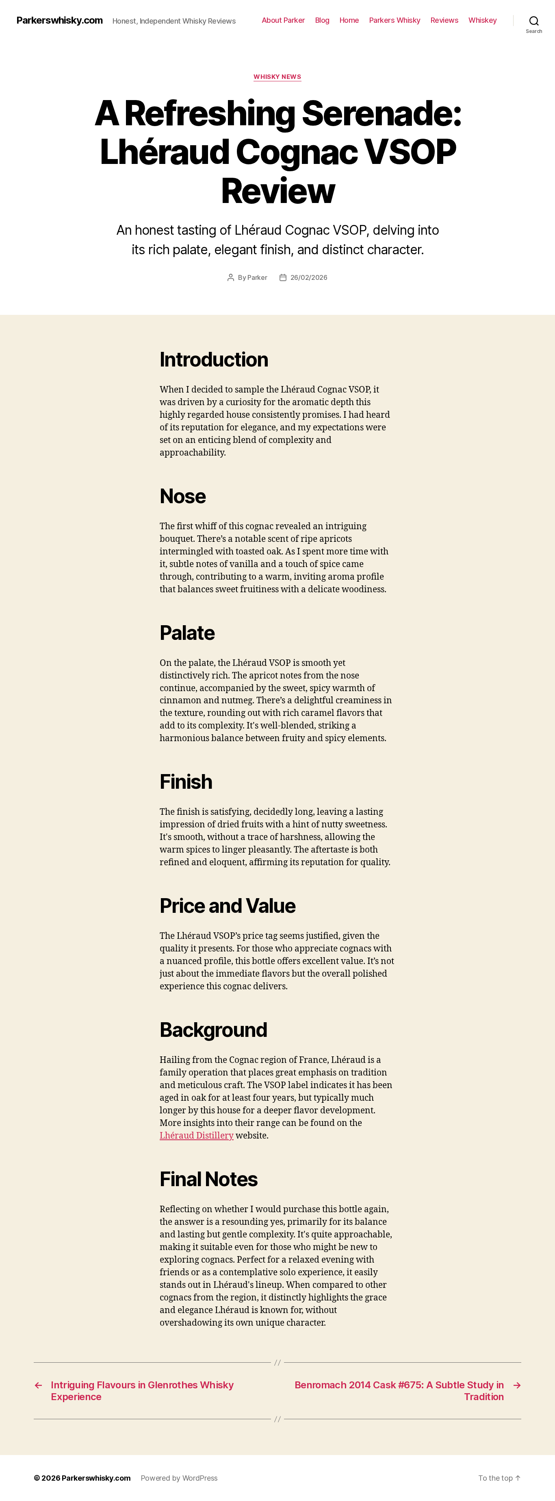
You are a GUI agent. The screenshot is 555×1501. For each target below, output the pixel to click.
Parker (257, 277)
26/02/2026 (309, 277)
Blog (322, 20)
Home (349, 20)
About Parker (283, 20)
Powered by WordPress (179, 1478)
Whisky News (277, 77)
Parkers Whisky (395, 20)
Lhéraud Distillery (197, 1135)
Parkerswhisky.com (59, 20)
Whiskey (482, 20)
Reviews (445, 20)
